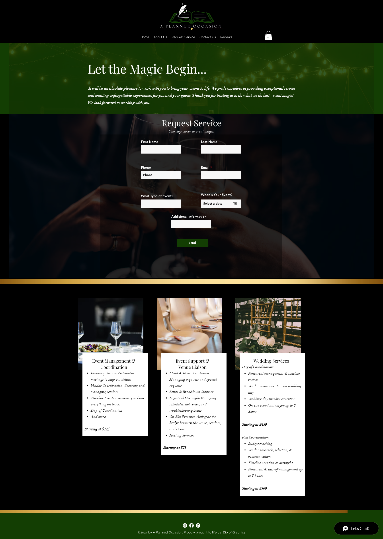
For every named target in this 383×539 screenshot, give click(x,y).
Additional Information (189, 216)
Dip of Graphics (234, 532)
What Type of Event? (157, 195)
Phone (146, 167)
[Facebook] (191, 525)
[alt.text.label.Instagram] (185, 525)
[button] (268, 35)
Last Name (209, 141)
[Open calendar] (234, 203)
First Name (149, 141)
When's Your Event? (217, 194)
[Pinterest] (198, 525)
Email (205, 167)
